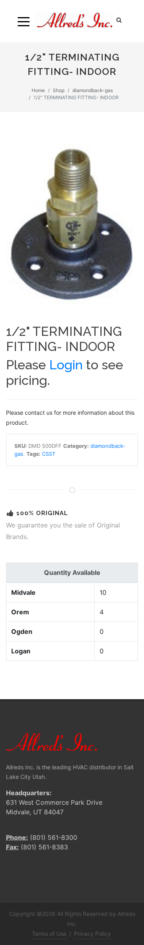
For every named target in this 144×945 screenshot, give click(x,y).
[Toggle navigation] (23, 21)
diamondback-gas (92, 90)
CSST (48, 454)
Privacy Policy (92, 933)
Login (66, 364)
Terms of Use (49, 933)
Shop (58, 90)
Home (38, 90)
